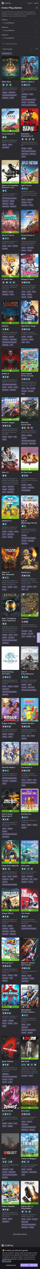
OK (29, 1265)
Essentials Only (11, 1265)
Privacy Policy (6, 1261)
